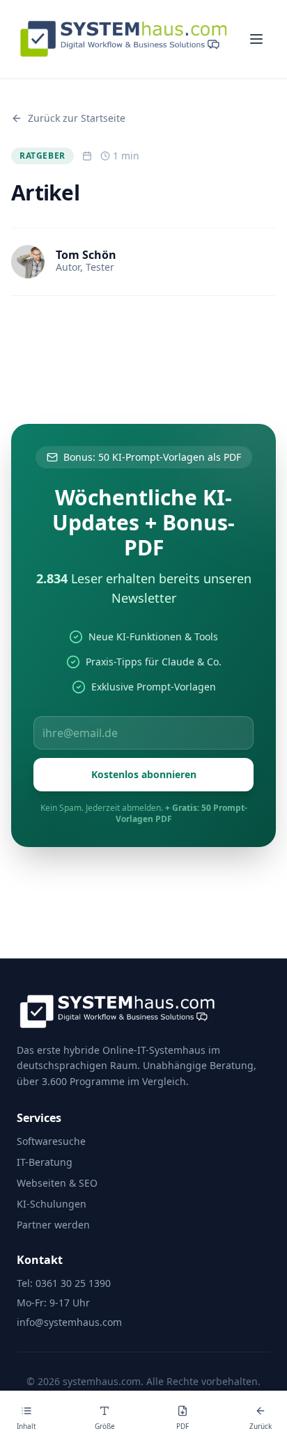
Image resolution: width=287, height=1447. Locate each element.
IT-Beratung (44, 1162)
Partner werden (53, 1224)
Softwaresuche (51, 1141)
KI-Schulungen (51, 1203)
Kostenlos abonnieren (143, 774)
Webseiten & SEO (57, 1182)
